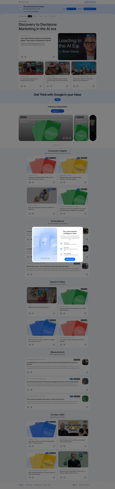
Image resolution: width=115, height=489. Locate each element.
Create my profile (70, 259)
